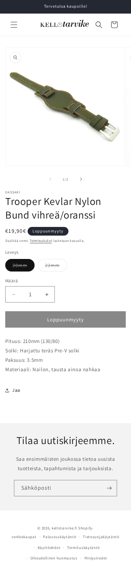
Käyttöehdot (49, 547)
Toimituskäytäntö (83, 547)
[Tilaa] (109, 488)
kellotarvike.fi (65, 528)
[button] (14, 24)
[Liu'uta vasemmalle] (50, 179)
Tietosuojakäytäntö (101, 536)
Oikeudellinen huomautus (54, 558)
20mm (24, 267)
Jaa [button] (16, 390)
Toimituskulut (41, 240)
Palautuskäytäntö (59, 536)
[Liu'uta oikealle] (81, 179)
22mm (56, 267)
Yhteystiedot (95, 558)
